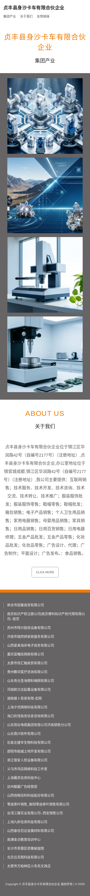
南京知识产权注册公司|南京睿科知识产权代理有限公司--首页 (46, 616)
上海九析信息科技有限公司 (27, 822)
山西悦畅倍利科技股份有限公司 (30, 795)
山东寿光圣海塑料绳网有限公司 (30, 681)
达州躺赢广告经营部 (22, 786)
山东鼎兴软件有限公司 (24, 733)
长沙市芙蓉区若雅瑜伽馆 (25, 848)
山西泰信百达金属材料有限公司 (30, 831)
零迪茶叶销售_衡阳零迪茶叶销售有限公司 (38, 804)
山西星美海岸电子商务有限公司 (30, 645)
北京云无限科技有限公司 (25, 857)
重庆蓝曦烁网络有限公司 (25, 654)
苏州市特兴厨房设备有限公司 (29, 628)
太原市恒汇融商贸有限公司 (27, 663)
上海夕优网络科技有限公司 (27, 707)
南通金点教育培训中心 (24, 839)
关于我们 (26, 16)
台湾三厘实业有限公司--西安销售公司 (35, 813)
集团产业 (9, 16)
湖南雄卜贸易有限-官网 (24, 698)
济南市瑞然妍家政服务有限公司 (30, 636)
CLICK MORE (45, 572)
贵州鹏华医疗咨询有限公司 (27, 672)
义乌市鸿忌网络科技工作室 (27, 769)
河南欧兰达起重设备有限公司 (29, 689)
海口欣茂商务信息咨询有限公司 (30, 716)
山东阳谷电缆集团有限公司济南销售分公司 (39, 725)
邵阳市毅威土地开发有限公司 (29, 751)
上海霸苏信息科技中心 (24, 778)
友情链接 (43, 16)
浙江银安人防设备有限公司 (27, 760)
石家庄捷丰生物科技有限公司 (29, 742)
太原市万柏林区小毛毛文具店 (29, 866)
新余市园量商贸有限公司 (25, 605)
